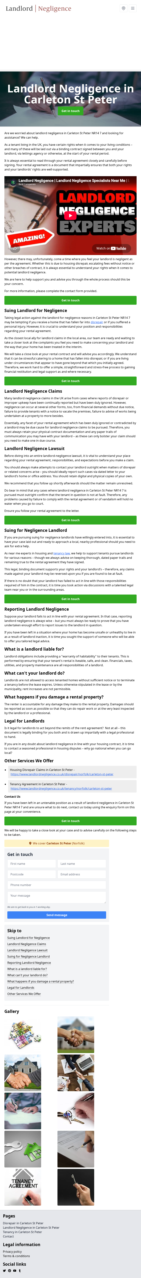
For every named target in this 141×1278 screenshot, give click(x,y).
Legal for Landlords (20, 988)
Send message (56, 915)
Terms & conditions (16, 1256)
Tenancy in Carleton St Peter (22, 1232)
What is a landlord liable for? (27, 969)
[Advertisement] (70, 44)
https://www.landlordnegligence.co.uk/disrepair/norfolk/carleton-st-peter (62, 774)
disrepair (97, 322)
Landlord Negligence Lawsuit (27, 950)
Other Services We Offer (24, 994)
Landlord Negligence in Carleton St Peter (31, 1228)
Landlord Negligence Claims (26, 944)
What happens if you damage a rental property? (40, 981)
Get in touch (71, 111)
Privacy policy (12, 1252)
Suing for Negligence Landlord (28, 956)
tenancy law (61, 553)
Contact (8, 1236)
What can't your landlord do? (27, 975)
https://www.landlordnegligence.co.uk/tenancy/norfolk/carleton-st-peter (61, 788)
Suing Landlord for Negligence (28, 938)
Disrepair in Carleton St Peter (23, 1223)
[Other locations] (123, 8)
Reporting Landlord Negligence (29, 963)
